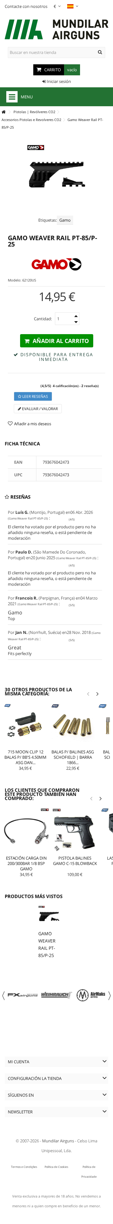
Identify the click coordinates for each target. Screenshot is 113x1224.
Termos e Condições (24, 1167)
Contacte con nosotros (26, 6)
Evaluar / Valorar (39, 408)
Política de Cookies (56, 1167)
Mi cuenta (18, 1061)
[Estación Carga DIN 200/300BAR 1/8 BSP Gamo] (26, 831)
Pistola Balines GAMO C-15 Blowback (75, 860)
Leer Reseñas (34, 396)
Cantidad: (43, 319)
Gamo (65, 220)
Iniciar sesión (58, 81)
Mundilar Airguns (58, 1141)
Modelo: (14, 280)
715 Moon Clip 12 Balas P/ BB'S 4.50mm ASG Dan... (25, 757)
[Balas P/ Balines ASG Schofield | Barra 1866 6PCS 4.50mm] (73, 726)
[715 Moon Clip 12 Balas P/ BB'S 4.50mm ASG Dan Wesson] (25, 726)
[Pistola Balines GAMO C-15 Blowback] (75, 831)
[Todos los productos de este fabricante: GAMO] (56, 264)
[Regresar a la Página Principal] (3, 112)
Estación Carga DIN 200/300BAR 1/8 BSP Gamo (26, 863)
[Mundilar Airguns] (56, 30)
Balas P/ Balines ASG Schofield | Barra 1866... (72, 757)
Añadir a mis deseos (32, 423)
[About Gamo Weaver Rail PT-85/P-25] (49, 916)
